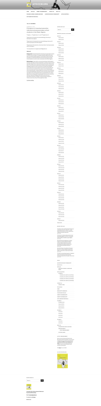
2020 (58, 173)
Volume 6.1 (60, 56)
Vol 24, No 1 (60, 311)
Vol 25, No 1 (60, 321)
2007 (58, 68)
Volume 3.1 (60, 37)
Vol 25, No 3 (60, 322)
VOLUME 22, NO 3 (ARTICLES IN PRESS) (67, 278)
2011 (58, 98)
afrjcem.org (40, 4)
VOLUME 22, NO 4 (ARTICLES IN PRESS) (67, 280)
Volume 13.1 (60, 107)
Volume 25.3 (60, 216)
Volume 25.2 (60, 214)
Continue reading (30, 80)
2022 (58, 192)
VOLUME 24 (59, 310)
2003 (58, 41)
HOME (28, 11)
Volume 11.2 (60, 94)
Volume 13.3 (60, 111)
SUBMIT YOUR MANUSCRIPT (42, 11)
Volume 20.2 (60, 167)
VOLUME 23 (59, 300)
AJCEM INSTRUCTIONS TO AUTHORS (64, 326)
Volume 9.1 (60, 77)
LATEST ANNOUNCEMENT (64, 330)
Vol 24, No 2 (60, 313)
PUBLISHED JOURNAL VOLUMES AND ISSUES (35, 14)
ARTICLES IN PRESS (65, 14)
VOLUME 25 (59, 319)
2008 (58, 75)
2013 (58, 113)
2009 (58, 83)
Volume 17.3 (60, 141)
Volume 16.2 (60, 131)
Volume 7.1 (60, 64)
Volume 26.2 (60, 220)
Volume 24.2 (60, 205)
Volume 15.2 (60, 124)
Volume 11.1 (60, 92)
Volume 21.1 (60, 175)
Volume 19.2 (60, 158)
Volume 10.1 (60, 84)
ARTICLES (33, 11)
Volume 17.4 (60, 143)
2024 (58, 211)
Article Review (59, 264)
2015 (58, 128)
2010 (58, 90)
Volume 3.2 (60, 39)
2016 (58, 136)
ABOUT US (58, 11)
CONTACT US (51, 11)
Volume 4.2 (60, 45)
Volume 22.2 (60, 186)
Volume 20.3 (60, 169)
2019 (58, 164)
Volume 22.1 (60, 184)
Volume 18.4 (60, 152)
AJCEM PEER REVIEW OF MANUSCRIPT (52, 14)
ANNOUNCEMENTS (61, 328)
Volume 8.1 (60, 69)
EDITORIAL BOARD (61, 332)
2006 (58, 62)
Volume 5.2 (60, 50)
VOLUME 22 (60, 273)
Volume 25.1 (60, 212)
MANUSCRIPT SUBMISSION (62, 290)
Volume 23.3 (60, 197)
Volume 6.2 (60, 58)
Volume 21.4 (60, 180)
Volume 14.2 (60, 116)
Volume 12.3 (60, 103)
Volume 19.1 (60, 156)
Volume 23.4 (60, 199)
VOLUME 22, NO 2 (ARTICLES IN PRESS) (67, 276)
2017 (58, 145)
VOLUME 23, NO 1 (61, 302)
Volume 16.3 (60, 133)
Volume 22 (59, 222)
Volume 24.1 (60, 203)
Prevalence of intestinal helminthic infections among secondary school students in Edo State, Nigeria (38, 30)
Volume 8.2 (60, 71)
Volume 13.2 (60, 109)
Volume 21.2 (60, 177)
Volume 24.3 (60, 207)
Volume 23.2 (60, 195)
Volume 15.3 (60, 126)
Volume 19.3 (60, 160)
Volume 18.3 (60, 150)
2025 (58, 218)
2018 (58, 154)
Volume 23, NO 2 (61, 304)
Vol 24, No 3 (60, 315)
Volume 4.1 (60, 43)
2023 (58, 201)
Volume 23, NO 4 (61, 307)
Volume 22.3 (60, 188)
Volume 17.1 (60, 137)
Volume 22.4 (60, 190)
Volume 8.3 (60, 73)
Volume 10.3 (60, 88)
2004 (58, 47)
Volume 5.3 (60, 52)
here (35, 397)
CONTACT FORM (61, 284)
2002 (58, 36)
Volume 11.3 (60, 96)
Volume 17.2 (60, 139)
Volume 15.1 (60, 122)
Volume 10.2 (60, 86)
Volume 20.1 (60, 165)
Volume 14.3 (60, 118)
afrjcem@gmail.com (33, 394)
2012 (58, 105)
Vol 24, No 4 (60, 317)
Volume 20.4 (60, 171)
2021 (58, 183)
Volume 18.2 (60, 148)
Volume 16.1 (60, 130)
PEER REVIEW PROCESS (61, 292)
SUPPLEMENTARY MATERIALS (32, 16)
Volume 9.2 (60, 79)
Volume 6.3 (60, 60)
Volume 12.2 (60, 101)
